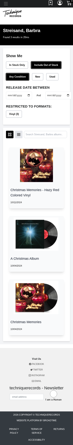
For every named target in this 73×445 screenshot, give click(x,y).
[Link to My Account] (60, 3)
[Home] (12, 13)
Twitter (38, 369)
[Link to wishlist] (50, 3)
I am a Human (53, 399)
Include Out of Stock (46, 65)
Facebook (37, 364)
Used (52, 76)
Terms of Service (36, 431)
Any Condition (17, 76)
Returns (59, 429)
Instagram (38, 375)
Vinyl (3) (14, 114)
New (37, 76)
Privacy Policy (14, 431)
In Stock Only (17, 65)
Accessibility (36, 440)
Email (37, 381)
